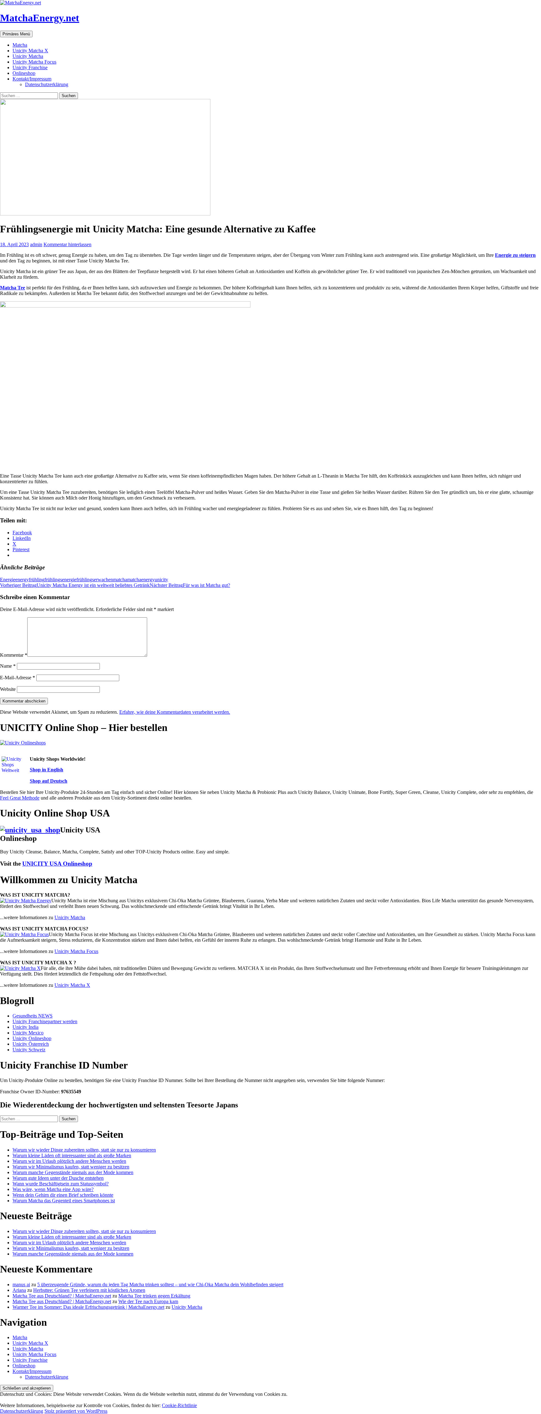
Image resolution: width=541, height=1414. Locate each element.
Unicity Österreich (31, 1044)
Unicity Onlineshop (32, 1038)
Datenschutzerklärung (46, 84)
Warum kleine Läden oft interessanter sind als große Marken (72, 1155)
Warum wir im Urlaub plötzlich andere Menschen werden (69, 1161)
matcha (120, 579)
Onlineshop (24, 73)
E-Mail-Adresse (17, 677)
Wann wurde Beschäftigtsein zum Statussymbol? (61, 1183)
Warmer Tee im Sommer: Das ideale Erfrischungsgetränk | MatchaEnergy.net (88, 1307)
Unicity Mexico (28, 1032)
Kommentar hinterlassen (67, 244)
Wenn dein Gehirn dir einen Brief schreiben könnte (63, 1195)
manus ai (21, 1284)
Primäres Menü (16, 34)
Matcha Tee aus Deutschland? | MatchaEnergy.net (62, 1295)
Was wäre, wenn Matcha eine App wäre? (53, 1189)
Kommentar (13, 655)
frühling (36, 579)
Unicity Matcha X (30, 50)
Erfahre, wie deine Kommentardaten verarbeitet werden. (174, 712)
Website (8, 689)
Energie (7, 579)
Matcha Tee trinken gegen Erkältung (154, 1295)
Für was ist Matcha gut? (190, 585)
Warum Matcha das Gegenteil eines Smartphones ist (64, 1200)
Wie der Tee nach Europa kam (148, 1301)
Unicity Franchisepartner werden (45, 1021)
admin (36, 244)
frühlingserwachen (94, 579)
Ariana (19, 1290)
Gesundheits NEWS (33, 1015)
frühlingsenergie (60, 579)
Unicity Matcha (28, 56)
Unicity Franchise (30, 67)
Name (8, 666)
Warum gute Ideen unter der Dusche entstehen (58, 1178)
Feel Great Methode (19, 797)
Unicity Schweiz (29, 1049)
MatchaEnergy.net (39, 17)
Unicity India (26, 1027)
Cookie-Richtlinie (179, 1405)
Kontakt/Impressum (32, 78)
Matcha (20, 45)
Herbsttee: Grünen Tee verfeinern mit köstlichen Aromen (89, 1290)
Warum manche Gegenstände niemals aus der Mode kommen (73, 1172)
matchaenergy (141, 579)
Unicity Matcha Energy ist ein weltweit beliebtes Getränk (75, 585)
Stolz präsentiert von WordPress (75, 1411)
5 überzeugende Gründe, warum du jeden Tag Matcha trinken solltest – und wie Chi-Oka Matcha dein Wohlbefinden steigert (160, 1284)
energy (22, 579)
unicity (161, 579)
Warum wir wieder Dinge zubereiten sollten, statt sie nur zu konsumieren (84, 1149)
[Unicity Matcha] (25, 900)
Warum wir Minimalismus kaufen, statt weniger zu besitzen (71, 1166)
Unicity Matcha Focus (34, 62)
